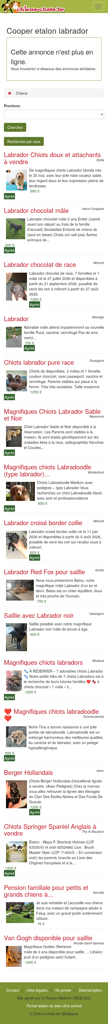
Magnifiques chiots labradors (43, 662)
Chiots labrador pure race (39, 362)
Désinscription (90, 990)
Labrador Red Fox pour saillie (44, 571)
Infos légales (36, 990)
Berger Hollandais (28, 772)
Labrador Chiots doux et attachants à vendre (52, 158)
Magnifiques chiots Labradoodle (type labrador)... (47, 470)
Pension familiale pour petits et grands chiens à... (46, 891)
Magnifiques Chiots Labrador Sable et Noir (52, 414)
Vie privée (63, 990)
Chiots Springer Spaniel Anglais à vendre (50, 829)
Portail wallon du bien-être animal (54, 1005)
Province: (12, 105)
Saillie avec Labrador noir (39, 615)
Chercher (15, 127)
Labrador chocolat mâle (36, 210)
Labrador (16, 318)
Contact (12, 990)
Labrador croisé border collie (43, 522)
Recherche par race (23, 141)
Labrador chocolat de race (40, 264)
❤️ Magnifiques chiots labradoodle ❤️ (51, 714)
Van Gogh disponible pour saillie (48, 937)
